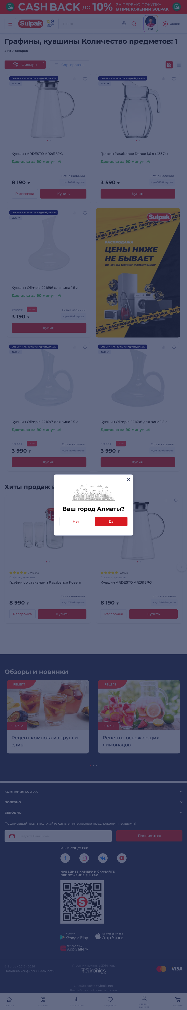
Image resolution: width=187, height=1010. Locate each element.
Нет (76, 521)
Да (111, 521)
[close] (128, 479)
